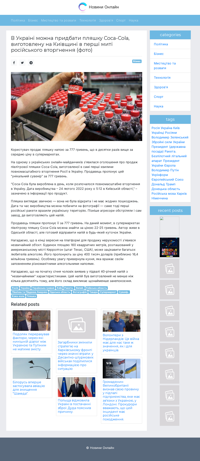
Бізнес (137, 61)
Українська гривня (43, 287)
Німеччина (160, 198)
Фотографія (80, 292)
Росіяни (171, 133)
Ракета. (68, 287)
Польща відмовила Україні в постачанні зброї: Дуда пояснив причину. (74, 406)
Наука (158, 106)
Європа (170, 165)
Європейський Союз (167, 179)
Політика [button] (18, 20)
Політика (161, 44)
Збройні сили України (168, 142)
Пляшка (31, 296)
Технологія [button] (87, 20)
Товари (93, 292)
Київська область (96, 287)
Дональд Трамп (163, 184)
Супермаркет (108, 292)
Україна (25, 287)
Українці (158, 133)
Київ (59, 287)
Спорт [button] (121, 20)
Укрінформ (160, 175)
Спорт (158, 97)
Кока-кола (18, 296)
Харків (182, 193)
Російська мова (164, 193)
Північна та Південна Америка (29, 292)
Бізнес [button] (33, 20)
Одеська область (60, 292)
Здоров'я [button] (106, 20)
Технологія (162, 77)
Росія (15, 287)
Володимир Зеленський (170, 137)
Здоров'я (161, 87)
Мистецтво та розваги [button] (58, 20)
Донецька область (166, 189)
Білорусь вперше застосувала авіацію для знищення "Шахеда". (29, 387)
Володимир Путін (165, 170)
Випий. (80, 287)
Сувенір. (124, 292)
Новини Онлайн (103, 7)
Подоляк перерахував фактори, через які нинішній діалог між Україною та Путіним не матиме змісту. (31, 341)
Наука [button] (133, 20)
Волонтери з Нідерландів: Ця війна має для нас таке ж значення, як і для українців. (121, 342)
